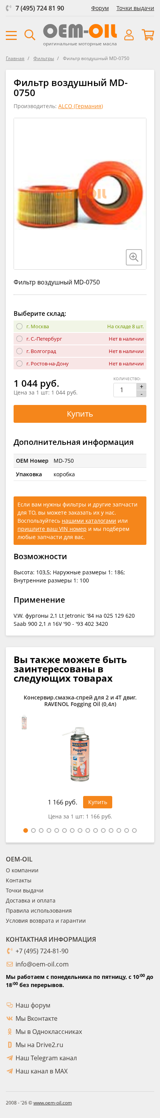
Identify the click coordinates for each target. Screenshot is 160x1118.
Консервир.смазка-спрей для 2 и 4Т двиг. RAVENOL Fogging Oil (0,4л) (80, 701)
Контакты (18, 880)
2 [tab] (33, 830)
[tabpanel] (80, 759)
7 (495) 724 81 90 (40, 8)
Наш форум (33, 1005)
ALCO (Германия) (80, 106)
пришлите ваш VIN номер (52, 528)
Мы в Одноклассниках (49, 1031)
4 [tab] (49, 830)
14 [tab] (126, 830)
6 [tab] (64, 830)
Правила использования (39, 910)
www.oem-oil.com (52, 1102)
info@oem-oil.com (42, 964)
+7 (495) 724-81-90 (42, 951)
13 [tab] (119, 830)
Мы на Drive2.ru (39, 1044)
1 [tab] (25, 830)
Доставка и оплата (31, 900)
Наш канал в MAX (42, 1071)
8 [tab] (80, 830)
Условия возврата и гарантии (46, 920)
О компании (22, 870)
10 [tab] (95, 830)
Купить (80, 413)
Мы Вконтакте (36, 1018)
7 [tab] (72, 830)
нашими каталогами (89, 520)
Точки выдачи (135, 8)
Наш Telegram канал (46, 1058)
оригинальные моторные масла (80, 43)
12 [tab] (111, 830)
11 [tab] (103, 830)
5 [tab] (56, 830)
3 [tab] (41, 830)
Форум (100, 8)
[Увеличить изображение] (134, 257)
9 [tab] (87, 830)
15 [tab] (134, 830)
